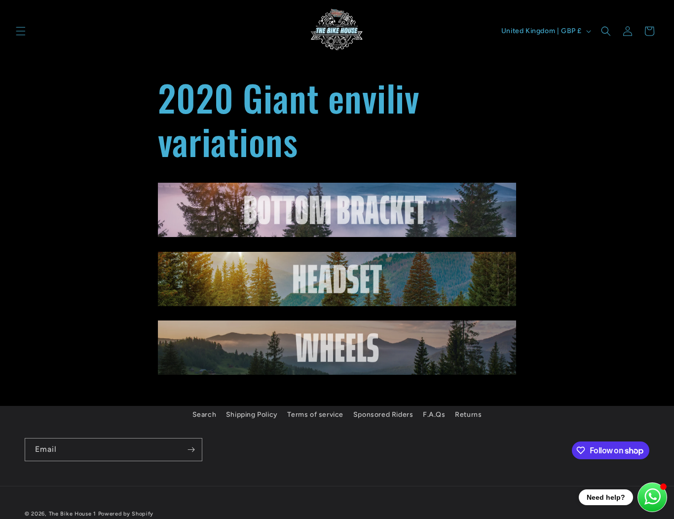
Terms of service (315, 414)
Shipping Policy (252, 414)
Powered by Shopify (126, 514)
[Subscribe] (191, 449)
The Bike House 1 (72, 514)
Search (204, 414)
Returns (468, 414)
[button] (21, 31)
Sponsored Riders (383, 414)
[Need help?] (652, 497)
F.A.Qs (434, 414)
